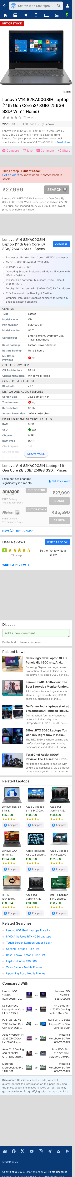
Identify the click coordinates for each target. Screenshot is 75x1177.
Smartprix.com (34, 1171)
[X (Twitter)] (22, 1151)
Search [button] (54, 190)
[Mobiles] (36, 15)
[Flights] (26, 15)
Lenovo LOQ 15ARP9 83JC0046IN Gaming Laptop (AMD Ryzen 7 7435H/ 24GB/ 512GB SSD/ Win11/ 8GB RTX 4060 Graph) (11, 852)
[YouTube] (31, 1151)
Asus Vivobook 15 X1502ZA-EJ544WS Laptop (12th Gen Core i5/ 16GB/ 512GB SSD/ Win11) (59, 852)
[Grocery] (67, 15)
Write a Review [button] (57, 542)
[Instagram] (40, 1151)
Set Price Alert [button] (61, 481)
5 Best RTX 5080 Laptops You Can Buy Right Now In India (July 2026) (46, 733)
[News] (15, 15)
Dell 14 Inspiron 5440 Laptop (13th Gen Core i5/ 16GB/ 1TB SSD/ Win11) (59, 897)
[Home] (5, 15)
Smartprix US (10, 1161)
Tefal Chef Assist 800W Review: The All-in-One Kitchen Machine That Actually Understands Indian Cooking (48, 757)
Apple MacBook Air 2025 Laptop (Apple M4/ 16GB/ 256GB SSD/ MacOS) (35, 852)
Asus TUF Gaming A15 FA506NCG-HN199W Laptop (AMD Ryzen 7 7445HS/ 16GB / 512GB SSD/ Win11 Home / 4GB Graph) (35, 897)
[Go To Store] (19, 493)
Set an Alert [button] (10, 175)
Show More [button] (36, 454)
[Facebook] (14, 1151)
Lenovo (49, 124)
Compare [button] (61, 244)
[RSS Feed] (58, 1151)
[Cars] (57, 15)
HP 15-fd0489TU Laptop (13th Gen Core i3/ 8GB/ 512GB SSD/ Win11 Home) (9, 897)
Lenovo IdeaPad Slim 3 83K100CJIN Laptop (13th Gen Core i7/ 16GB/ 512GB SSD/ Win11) (11, 808)
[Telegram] (49, 1151)
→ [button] (19, 531)
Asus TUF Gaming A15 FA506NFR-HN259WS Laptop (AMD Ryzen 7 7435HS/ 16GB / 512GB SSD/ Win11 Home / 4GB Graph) (59, 808)
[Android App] (67, 1151)
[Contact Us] (4, 1151)
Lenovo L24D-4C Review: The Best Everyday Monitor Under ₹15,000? (46, 684)
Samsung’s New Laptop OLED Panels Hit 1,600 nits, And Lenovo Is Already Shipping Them (46, 660)
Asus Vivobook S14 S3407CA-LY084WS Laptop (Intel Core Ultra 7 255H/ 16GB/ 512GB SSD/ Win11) (35, 808)
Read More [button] (63, 142)
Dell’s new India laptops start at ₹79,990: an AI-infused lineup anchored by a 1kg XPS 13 (47, 709)
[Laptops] (46, 15)
